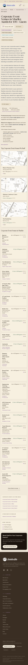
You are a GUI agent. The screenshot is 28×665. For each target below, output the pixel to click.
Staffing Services (8, 527)
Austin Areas (5, 629)
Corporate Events (20, 9)
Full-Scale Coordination (8, 603)
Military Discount (6, 626)
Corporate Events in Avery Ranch (10, 508)
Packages (5, 617)
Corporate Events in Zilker (8, 503)
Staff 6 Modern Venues (18, 32)
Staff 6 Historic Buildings (7, 40)
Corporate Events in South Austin (10, 506)
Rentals (4, 619)
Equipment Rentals (8, 529)
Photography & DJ (7, 589)
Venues (4, 615)
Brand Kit (13, 649)
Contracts (6, 649)
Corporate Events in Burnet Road (10, 499)
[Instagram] (4, 570)
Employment (19, 646)
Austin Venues (4, 9)
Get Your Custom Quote (10, 546)
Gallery (4, 622)
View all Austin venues (13, 488)
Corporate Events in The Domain (10, 501)
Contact (4, 633)
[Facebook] (7, 570)
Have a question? (4, 144)
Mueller (11, 9)
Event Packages (7, 524)
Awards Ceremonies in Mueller (9, 516)
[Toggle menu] (23, 5)
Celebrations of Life (7, 608)
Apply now (19, 1)
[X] (11, 570)
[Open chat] (19, 5)
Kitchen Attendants (7, 584)
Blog (4, 631)
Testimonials (5, 624)
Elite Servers (5, 577)
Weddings (5, 596)
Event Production (6, 605)
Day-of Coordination (7, 601)
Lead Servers (5, 582)
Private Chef (5, 587)
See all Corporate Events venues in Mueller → (11, 111)
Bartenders (5, 580)
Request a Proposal (8, 646)
